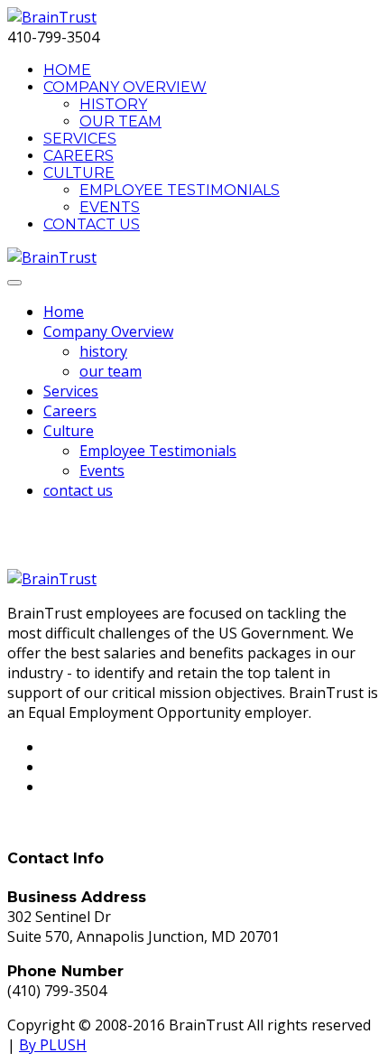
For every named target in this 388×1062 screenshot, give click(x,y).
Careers (78, 155)
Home (67, 70)
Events (109, 207)
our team (120, 121)
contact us (91, 224)
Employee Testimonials (179, 190)
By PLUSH (53, 1045)
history (113, 104)
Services (79, 138)
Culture (79, 173)
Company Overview (125, 87)
